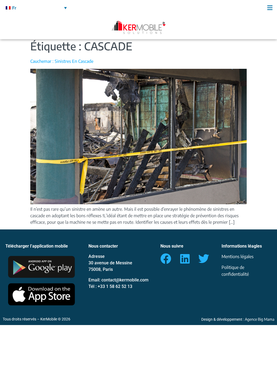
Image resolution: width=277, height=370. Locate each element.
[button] (207, 8)
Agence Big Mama (259, 319)
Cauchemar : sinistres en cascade (61, 61)
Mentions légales (237, 256)
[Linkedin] (184, 258)
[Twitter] (203, 258)
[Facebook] (165, 258)
